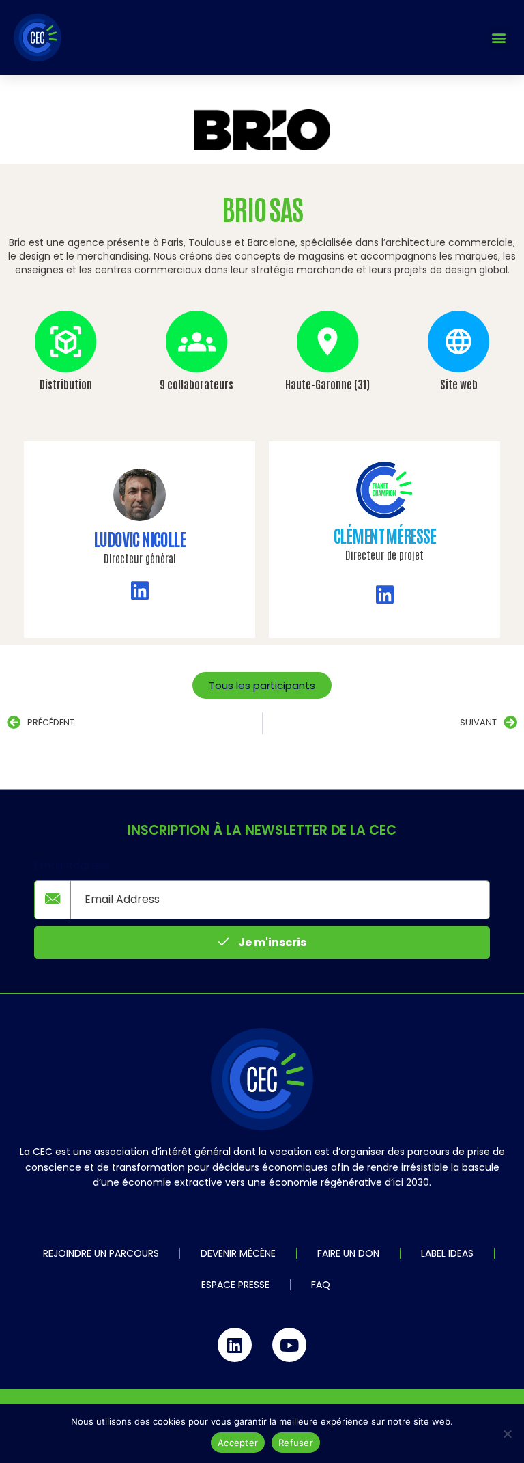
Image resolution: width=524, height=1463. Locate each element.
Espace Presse (235, 1285)
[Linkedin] (235, 1345)
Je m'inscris (271, 942)
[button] (499, 38)
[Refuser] (507, 1433)
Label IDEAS (447, 1253)
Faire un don (348, 1253)
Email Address (71, 866)
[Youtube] (289, 1345)
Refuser (295, 1442)
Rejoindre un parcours (101, 1253)
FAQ (320, 1285)
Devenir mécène (238, 1253)
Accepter (238, 1442)
